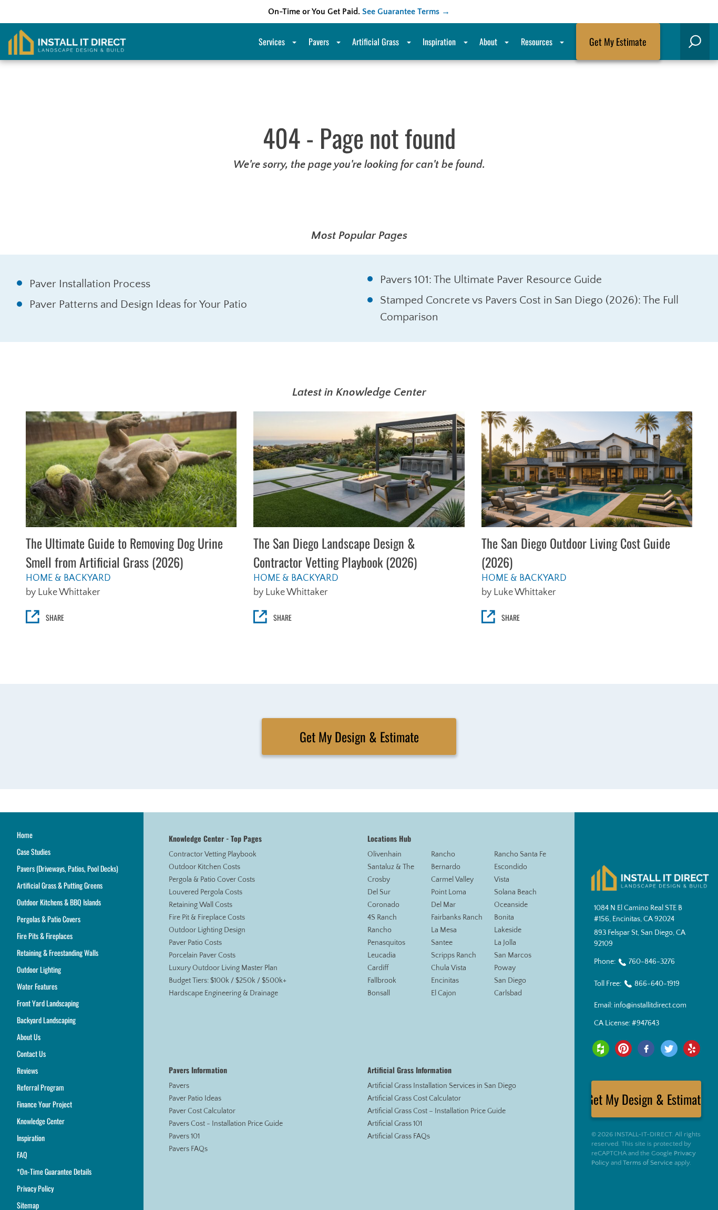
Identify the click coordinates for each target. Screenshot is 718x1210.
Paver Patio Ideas (195, 1098)
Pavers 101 (184, 1136)
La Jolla (505, 943)
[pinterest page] (623, 1048)
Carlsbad (508, 993)
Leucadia (381, 955)
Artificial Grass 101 (394, 1124)
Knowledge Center (41, 1120)
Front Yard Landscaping (48, 1003)
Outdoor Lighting (39, 969)
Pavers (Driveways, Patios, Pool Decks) (67, 868)
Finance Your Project (44, 1104)
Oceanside (511, 905)
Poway (505, 968)
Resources (536, 41)
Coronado (383, 905)
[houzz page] (600, 1048)
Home (25, 834)
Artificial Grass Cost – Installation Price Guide (436, 1111)
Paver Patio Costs (195, 943)
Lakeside (507, 930)
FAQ (22, 1154)
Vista (501, 879)
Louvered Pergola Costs (205, 892)
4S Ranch (382, 917)
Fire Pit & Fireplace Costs (207, 917)
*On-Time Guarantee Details (54, 1171)
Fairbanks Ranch (457, 917)
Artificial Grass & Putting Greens (59, 885)
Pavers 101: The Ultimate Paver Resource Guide (491, 280)
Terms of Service (648, 1162)
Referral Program (40, 1087)
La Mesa (444, 930)
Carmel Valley (452, 879)
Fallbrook (381, 980)
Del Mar (443, 905)
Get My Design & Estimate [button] (359, 736)
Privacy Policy (35, 1188)
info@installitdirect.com (650, 1005)
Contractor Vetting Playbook (213, 854)
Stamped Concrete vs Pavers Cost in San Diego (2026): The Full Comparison (529, 308)
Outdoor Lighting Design (207, 930)
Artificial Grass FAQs (398, 1136)
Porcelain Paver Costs (202, 955)
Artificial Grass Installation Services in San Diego (441, 1086)
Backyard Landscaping (46, 1019)
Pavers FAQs (188, 1149)
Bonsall (378, 993)
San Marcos (512, 955)
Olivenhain (384, 854)
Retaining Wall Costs (200, 905)
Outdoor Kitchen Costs (204, 867)
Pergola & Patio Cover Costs (212, 879)
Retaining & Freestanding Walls (57, 952)
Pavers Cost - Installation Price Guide (226, 1124)
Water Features (37, 986)
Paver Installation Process (89, 284)
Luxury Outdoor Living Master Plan (223, 968)
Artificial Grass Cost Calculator (414, 1098)
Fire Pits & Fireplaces (45, 935)
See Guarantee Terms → (406, 11)
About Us (28, 1036)
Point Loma (448, 892)
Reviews (27, 1070)
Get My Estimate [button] (618, 41)
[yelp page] (691, 1048)
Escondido (510, 867)
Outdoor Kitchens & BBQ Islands (59, 901)
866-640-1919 (657, 984)
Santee (442, 943)
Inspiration (439, 41)
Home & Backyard (68, 578)
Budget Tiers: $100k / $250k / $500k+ (227, 980)
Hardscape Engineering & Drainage (223, 993)
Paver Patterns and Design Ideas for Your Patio (138, 304)
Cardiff (377, 968)
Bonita (504, 917)
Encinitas (445, 980)
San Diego (510, 980)
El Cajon (443, 993)
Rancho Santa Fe (520, 854)
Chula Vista (448, 968)
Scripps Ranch (453, 955)
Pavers (179, 1086)
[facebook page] (646, 1048)
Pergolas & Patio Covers (48, 918)
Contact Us (31, 1053)
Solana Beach (515, 892)
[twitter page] (669, 1048)
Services (272, 41)
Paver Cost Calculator (202, 1111)
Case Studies (33, 851)
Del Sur (379, 892)
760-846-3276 (652, 961)
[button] (695, 41)
